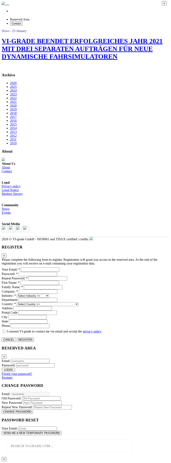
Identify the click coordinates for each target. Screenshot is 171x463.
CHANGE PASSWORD (17, 411)
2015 (13, 124)
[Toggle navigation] (7, 5)
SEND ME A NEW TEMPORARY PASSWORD (31, 433)
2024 (13, 90)
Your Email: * (11, 269)
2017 (13, 117)
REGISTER (25, 339)
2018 (13, 113)
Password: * (10, 274)
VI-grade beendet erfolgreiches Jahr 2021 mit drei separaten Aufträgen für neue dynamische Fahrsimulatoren (82, 48)
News (5, 209)
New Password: (12, 402)
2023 (13, 94)
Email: (6, 361)
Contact (16, 23)
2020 (13, 105)
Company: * (10, 291)
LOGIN (8, 369)
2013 (13, 132)
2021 (13, 102)
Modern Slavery (12, 194)
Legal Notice (10, 190)
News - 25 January (14, 31)
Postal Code (10, 312)
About (6, 167)
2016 (13, 120)
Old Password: (11, 398)
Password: (8, 365)
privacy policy (92, 331)
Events (6, 212)
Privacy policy (11, 186)
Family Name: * (12, 287)
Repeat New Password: (17, 407)
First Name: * (11, 282)
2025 (13, 86)
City (4, 317)
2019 (13, 109)
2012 (13, 135)
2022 (13, 98)
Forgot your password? (17, 374)
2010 (13, 143)
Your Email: (10, 428)
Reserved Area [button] (19, 19)
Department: (10, 300)
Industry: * (9, 295)
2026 (13, 83)
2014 (13, 128)
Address (7, 308)
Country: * (9, 304)
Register (7, 377)
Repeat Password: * (15, 278)
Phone (6, 325)
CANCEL (8, 339)
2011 (13, 139)
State (5, 321)
